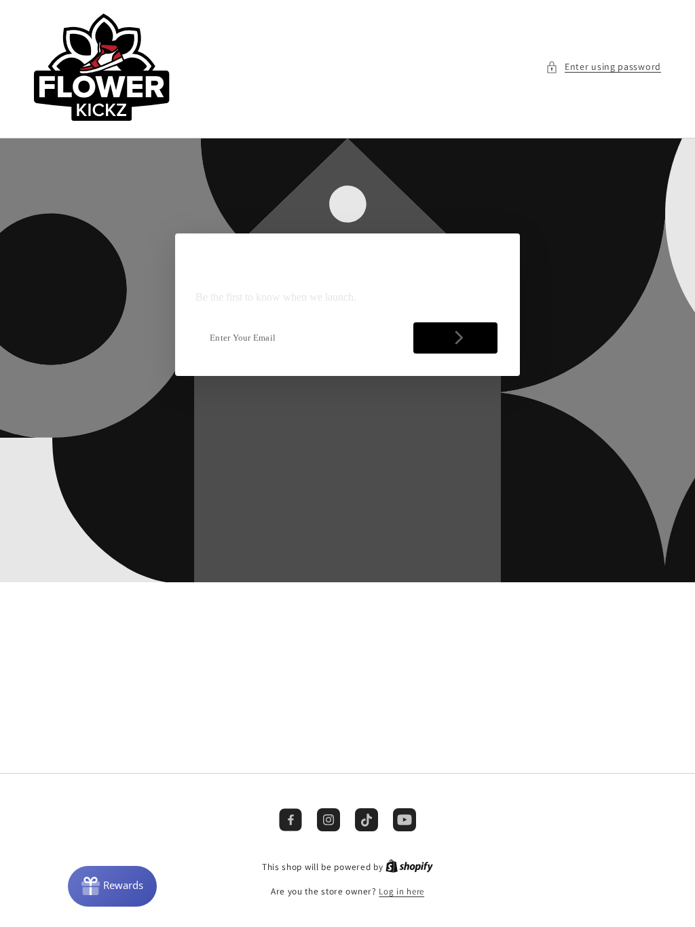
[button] (603, 66)
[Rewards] (112, 886)
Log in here (401, 891)
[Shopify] (409, 867)
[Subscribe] (455, 338)
